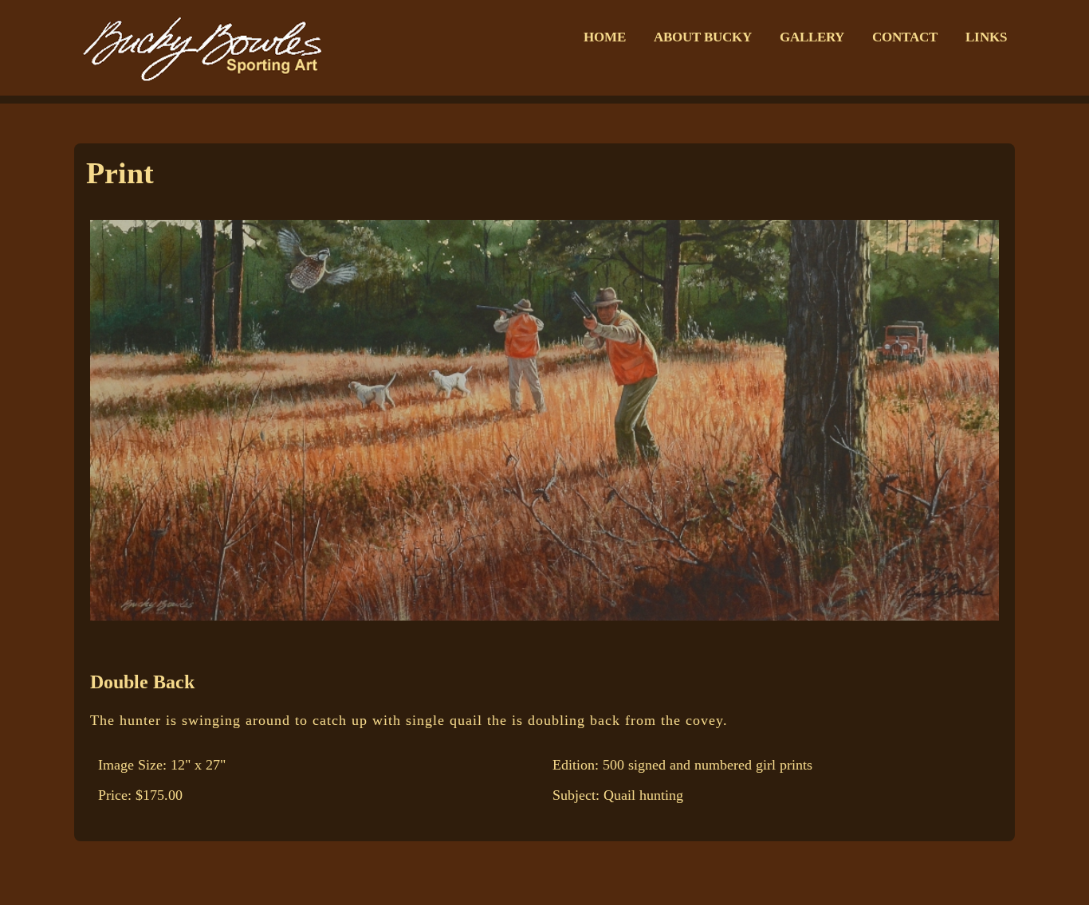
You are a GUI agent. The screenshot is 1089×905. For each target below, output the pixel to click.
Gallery (812, 37)
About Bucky (703, 37)
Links (986, 37)
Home (605, 37)
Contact (905, 37)
